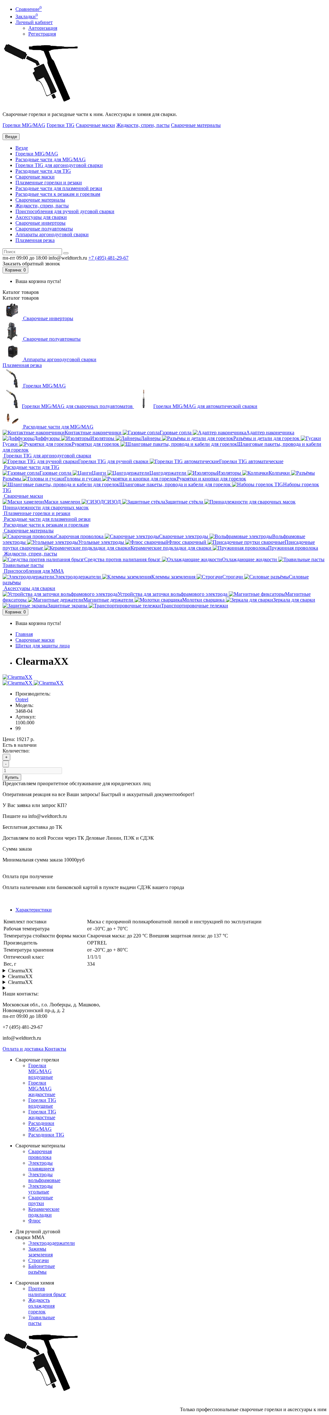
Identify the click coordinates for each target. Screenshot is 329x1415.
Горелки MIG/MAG (24, 125)
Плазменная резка (35, 240)
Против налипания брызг (47, 1291)
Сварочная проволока (40, 1154)
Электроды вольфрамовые (44, 1177)
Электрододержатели (51, 1243)
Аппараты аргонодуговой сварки (52, 234)
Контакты (55, 1049)
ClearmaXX (20, 970)
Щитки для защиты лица (42, 645)
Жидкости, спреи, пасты (143, 125)
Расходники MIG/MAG (41, 1126)
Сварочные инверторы (40, 223)
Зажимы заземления (40, 1251)
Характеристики (33, 909)
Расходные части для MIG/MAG (50, 159)
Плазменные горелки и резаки (48, 182)
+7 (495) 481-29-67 (108, 258)
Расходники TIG (46, 1134)
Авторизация (42, 28)
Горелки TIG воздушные (42, 1103)
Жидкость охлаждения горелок (41, 1305)
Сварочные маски (95, 125)
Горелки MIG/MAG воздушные (40, 1071)
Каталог (21, 298)
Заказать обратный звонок (31, 263)
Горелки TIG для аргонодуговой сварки (59, 165)
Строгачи (38, 1260)
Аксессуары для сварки (41, 217)
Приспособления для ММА (33, 571)
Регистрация (42, 34)
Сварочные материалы (196, 125)
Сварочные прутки (40, 1200)
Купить (12, 777)
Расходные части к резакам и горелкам (57, 194)
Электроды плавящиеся (41, 1165)
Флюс (34, 1220)
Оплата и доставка (24, 1049)
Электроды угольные (40, 1188)
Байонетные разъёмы (41, 1269)
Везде (21, 148)
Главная (24, 634)
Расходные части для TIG (43, 171)
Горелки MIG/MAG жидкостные (41, 1088)
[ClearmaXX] (17, 677)
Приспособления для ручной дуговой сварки (64, 211)
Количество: (16, 750)
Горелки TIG (61, 125)
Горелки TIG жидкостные (42, 1114)
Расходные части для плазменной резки (58, 188)
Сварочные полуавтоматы (44, 228)
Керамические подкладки (43, 1212)
